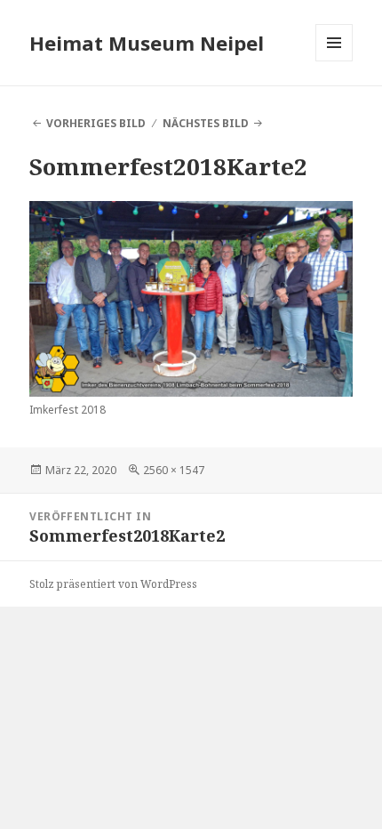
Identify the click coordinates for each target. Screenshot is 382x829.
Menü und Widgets (334, 60)
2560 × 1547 (173, 470)
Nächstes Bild (206, 123)
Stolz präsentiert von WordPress (113, 584)
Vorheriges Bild (96, 123)
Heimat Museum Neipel (146, 42)
